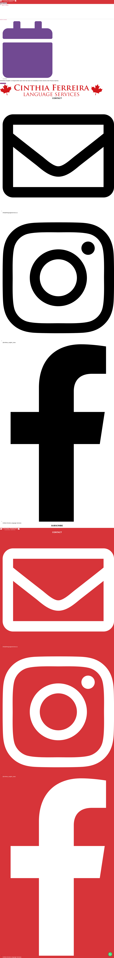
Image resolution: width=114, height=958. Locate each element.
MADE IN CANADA (3, 19)
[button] (110, 954)
